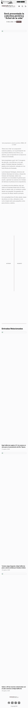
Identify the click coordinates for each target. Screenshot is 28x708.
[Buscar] (22, 6)
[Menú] (25, 6)
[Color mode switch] (19, 6)
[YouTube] (19, 703)
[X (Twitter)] (12, 703)
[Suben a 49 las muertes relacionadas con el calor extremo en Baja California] (14, 628)
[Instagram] (16, 703)
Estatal (19, 21)
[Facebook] (9, 703)
